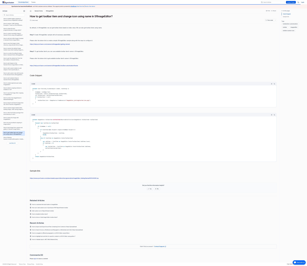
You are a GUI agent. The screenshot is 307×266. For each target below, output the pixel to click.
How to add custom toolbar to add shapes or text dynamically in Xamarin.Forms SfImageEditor (13, 69)
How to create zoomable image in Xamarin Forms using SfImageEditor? (13, 34)
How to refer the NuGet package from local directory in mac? (13, 113)
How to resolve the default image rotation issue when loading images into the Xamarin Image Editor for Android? (14, 49)
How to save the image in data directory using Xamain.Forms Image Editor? (13, 44)
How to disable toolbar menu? (40, 214)
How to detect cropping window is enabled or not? (12, 88)
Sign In (35, 258)
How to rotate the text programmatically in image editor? (12, 29)
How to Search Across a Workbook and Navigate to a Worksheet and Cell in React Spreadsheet (57, 230)
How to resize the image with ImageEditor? (11, 118)
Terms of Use (22, 264)
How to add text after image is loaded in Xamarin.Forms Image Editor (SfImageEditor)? (13, 39)
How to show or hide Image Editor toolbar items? (45, 217)
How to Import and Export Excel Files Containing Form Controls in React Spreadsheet (54, 226)
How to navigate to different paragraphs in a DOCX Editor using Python (50, 233)
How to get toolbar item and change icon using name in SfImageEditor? (13, 133)
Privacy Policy (30, 264)
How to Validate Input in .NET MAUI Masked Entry (45, 239)
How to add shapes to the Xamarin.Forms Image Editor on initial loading (13, 64)
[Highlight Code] (271, 84)
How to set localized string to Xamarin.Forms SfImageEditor (11, 78)
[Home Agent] (30, 11)
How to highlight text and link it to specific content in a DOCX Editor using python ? (53, 236)
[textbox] (15, 15)
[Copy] (273, 84)
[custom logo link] (8, 2)
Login (302, 2)
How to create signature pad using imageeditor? (13, 83)
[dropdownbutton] (275, 20)
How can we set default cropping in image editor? (13, 123)
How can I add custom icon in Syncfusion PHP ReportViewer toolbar (50, 207)
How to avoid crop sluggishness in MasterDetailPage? (12, 98)
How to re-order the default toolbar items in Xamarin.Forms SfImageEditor (13, 54)
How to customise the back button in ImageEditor (45, 204)
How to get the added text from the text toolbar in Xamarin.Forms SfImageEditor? (13, 59)
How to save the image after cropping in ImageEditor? (13, 93)
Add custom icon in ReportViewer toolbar (43, 211)
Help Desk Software (292, 264)
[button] (24, 11)
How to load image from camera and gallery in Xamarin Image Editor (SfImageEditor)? (13, 128)
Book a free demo (90, 6)
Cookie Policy (39, 264)
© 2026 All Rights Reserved (9, 264)
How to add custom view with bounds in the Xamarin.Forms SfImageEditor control (13, 73)
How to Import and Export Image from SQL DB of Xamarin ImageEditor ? (13, 103)
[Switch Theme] (298, 2)
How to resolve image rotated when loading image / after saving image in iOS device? (13, 108)
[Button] (157, 189)
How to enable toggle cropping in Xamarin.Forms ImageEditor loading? (13, 19)
